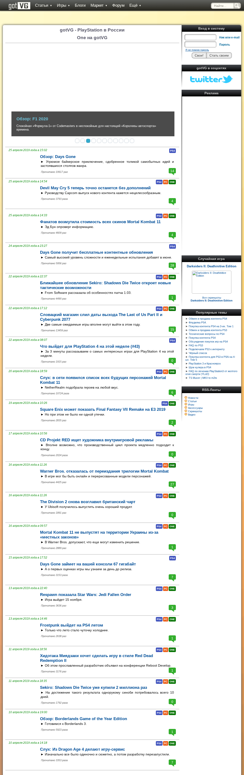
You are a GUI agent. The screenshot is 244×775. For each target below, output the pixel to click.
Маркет (99, 5)
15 (172, 329)
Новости (193, 397)
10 (126, 141)
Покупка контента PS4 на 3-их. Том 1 (211, 326)
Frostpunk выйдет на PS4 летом (71, 625)
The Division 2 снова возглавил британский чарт (87, 502)
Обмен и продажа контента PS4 (208, 318)
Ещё (135, 5)
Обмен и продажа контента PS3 (208, 330)
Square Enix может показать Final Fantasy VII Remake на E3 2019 (102, 409)
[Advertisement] (212, 169)
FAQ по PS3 (196, 345)
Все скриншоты (212, 299)
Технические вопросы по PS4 (206, 333)
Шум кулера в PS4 (200, 367)
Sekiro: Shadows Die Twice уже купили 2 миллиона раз (93, 687)
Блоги (80, 5)
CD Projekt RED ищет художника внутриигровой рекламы (96, 440)
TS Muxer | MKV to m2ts (203, 377)
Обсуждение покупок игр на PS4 (208, 341)
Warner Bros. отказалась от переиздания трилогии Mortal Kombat (104, 471)
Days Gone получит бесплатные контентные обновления (96, 252)
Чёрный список (198, 353)
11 (132, 141)
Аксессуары (195, 407)
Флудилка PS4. (198, 322)
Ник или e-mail (229, 37)
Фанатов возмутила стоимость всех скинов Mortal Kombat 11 (100, 222)
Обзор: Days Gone (58, 156)
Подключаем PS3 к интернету (207, 349)
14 (172, 171)
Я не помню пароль (197, 49)
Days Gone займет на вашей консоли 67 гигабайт (88, 564)
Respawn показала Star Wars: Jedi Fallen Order (85, 594)
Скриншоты (195, 411)
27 (172, 484)
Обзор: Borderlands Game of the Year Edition (83, 719)
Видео (191, 414)
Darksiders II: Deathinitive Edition (211, 266)
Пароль (224, 44)
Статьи (43, 5)
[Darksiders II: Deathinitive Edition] (212, 275)
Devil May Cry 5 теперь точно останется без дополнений (95, 188)
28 (172, 265)
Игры (63, 5)
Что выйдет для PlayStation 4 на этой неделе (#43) (90, 346)
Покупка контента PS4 (202, 337)
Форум (118, 5)
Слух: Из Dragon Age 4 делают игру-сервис (82, 749)
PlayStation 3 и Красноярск (205, 363)
